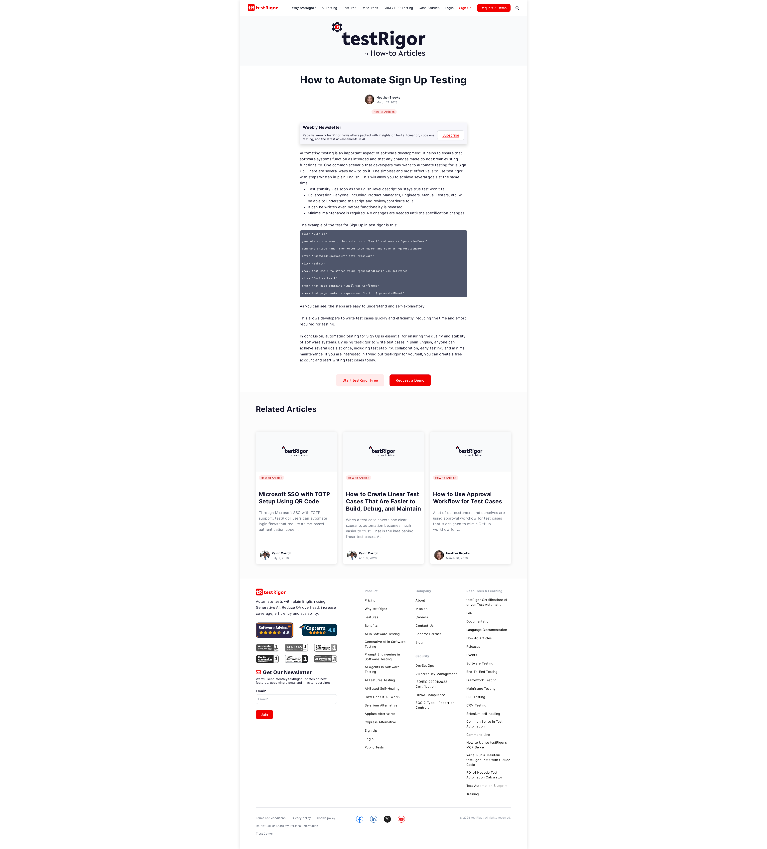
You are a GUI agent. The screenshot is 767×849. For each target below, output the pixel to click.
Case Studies (429, 8)
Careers (421, 617)
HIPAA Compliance (430, 695)
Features (349, 8)
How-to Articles (384, 111)
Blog (419, 642)
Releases (473, 646)
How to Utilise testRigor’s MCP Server (486, 744)
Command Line (478, 735)
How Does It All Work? (382, 697)
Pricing (370, 600)
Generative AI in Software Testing (385, 644)
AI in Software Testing (382, 634)
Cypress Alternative (380, 722)
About (420, 600)
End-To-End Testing (482, 672)
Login (449, 8)
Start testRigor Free (360, 380)
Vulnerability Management (436, 674)
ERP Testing (475, 697)
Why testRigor (376, 609)
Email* (261, 691)
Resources (370, 8)
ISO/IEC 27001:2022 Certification (431, 684)
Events (471, 655)
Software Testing (479, 663)
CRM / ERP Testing (398, 8)
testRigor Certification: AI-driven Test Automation (487, 602)
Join (264, 714)
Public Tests (374, 747)
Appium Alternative (380, 714)
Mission (421, 609)
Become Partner (428, 634)
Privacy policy (301, 818)
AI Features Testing (380, 680)
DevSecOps (424, 665)
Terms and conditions (270, 818)
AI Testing (329, 8)
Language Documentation (486, 630)
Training (472, 794)
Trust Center (264, 833)
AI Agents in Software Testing (382, 669)
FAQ (469, 613)
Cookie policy (326, 818)
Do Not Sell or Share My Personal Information (287, 825)
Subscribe (450, 135)
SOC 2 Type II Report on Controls (434, 705)
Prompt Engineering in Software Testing (382, 656)
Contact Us (424, 626)
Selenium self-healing (483, 714)
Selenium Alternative (381, 705)
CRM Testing (476, 705)
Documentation (478, 621)
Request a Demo (494, 8)
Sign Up (465, 8)
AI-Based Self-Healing (382, 688)
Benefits (371, 626)
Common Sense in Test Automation (484, 723)
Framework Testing (481, 680)
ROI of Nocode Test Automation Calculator (484, 774)
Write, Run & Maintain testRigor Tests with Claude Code (488, 760)
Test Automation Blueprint (487, 786)
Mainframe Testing (481, 688)
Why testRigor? (304, 8)
